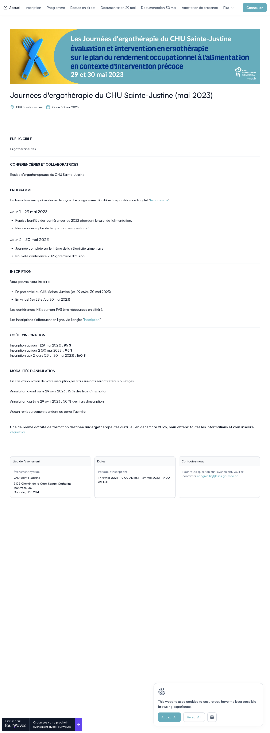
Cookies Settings (212, 717)
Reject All (194, 717)
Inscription (92, 320)
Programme (159, 200)
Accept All (169, 717)
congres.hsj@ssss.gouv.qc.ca (217, 476)
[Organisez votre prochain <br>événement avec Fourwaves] (78, 724)
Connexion (254, 8)
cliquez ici (17, 432)
